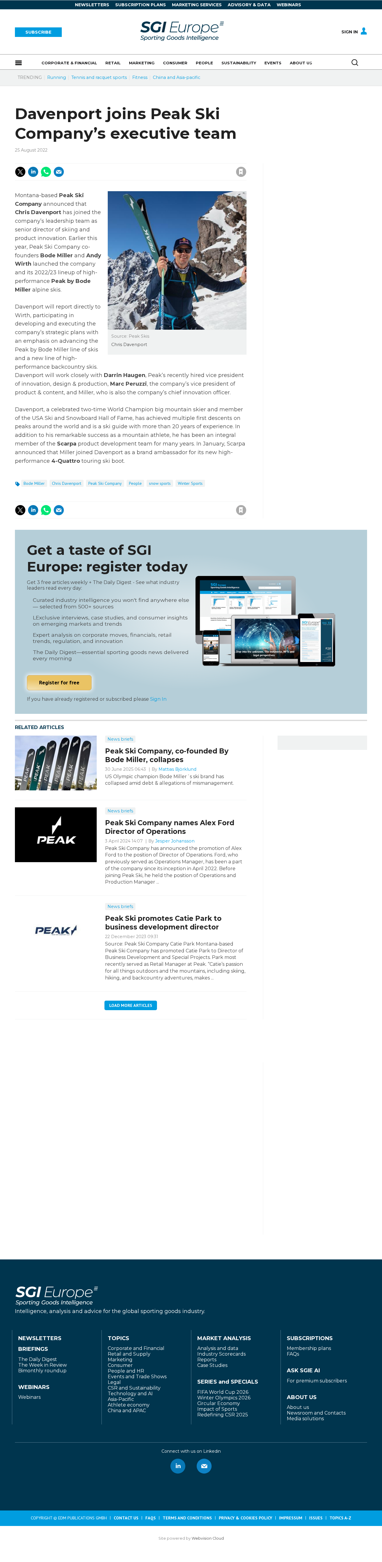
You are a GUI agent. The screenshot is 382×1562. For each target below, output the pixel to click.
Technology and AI (130, 1393)
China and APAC (127, 1410)
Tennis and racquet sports (99, 77)
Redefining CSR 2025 (222, 1415)
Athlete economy (129, 1405)
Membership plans (309, 1348)
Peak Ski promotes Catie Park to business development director (163, 922)
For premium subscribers (317, 1381)
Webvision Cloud (208, 1538)
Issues (316, 1518)
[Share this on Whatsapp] (46, 171)
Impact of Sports (217, 1409)
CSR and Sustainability (134, 1388)
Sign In (349, 31)
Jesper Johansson (175, 841)
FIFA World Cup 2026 (222, 1392)
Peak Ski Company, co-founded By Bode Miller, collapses (167, 755)
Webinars (289, 4)
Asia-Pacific (121, 1399)
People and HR (126, 1371)
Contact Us (126, 1518)
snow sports (160, 483)
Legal (114, 1382)
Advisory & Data (249, 4)
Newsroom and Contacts (316, 1413)
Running (56, 77)
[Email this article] (58, 171)
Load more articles (130, 1005)
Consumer (120, 1365)
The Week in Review (42, 1365)
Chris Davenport (66, 483)
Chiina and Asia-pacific (176, 77)
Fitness (139, 77)
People (135, 483)
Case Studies (212, 1365)
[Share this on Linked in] (33, 171)
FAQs (293, 1354)
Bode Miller (34, 483)
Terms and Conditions (187, 1518)
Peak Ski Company (105, 483)
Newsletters (92, 4)
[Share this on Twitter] (20, 171)
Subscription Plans (140, 4)
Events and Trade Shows (137, 1376)
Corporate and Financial (136, 1348)
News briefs (120, 739)
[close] (193, 165)
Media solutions (305, 1418)
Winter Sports (190, 483)
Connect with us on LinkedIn (178, 1466)
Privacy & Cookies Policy (245, 1518)
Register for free (59, 682)
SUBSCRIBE (38, 32)
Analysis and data (217, 1348)
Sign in (161, 158)
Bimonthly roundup (42, 1370)
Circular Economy (218, 1403)
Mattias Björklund (177, 769)
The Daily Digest (37, 1359)
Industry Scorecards (221, 1354)
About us (298, 1407)
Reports (206, 1359)
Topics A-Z (340, 1518)
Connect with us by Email (204, 1466)
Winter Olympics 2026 (223, 1398)
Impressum (290, 1518)
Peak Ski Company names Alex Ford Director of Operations (169, 827)
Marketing (120, 1359)
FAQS (150, 1518)
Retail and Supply (129, 1354)
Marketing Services (197, 4)
